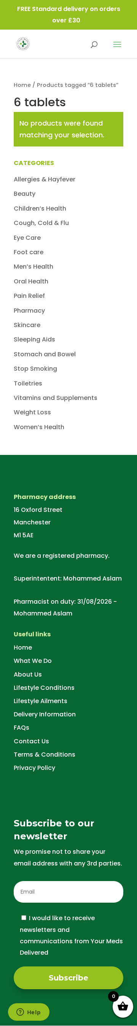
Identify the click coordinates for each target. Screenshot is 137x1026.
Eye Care (27, 237)
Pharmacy (29, 310)
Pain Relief (29, 295)
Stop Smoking (35, 368)
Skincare (27, 325)
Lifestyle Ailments (40, 701)
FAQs (21, 727)
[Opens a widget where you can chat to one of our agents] (28, 1012)
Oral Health (31, 281)
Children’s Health (40, 208)
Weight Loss (32, 412)
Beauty (24, 193)
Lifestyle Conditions (44, 687)
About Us (28, 674)
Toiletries (28, 383)
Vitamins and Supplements (55, 397)
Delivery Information (45, 714)
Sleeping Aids (34, 339)
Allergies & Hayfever (44, 179)
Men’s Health (33, 266)
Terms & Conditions (44, 754)
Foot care (28, 252)
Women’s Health (39, 427)
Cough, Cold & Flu (41, 223)
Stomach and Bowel (45, 354)
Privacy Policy (34, 767)
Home (22, 85)
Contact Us (31, 741)
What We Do (33, 660)
